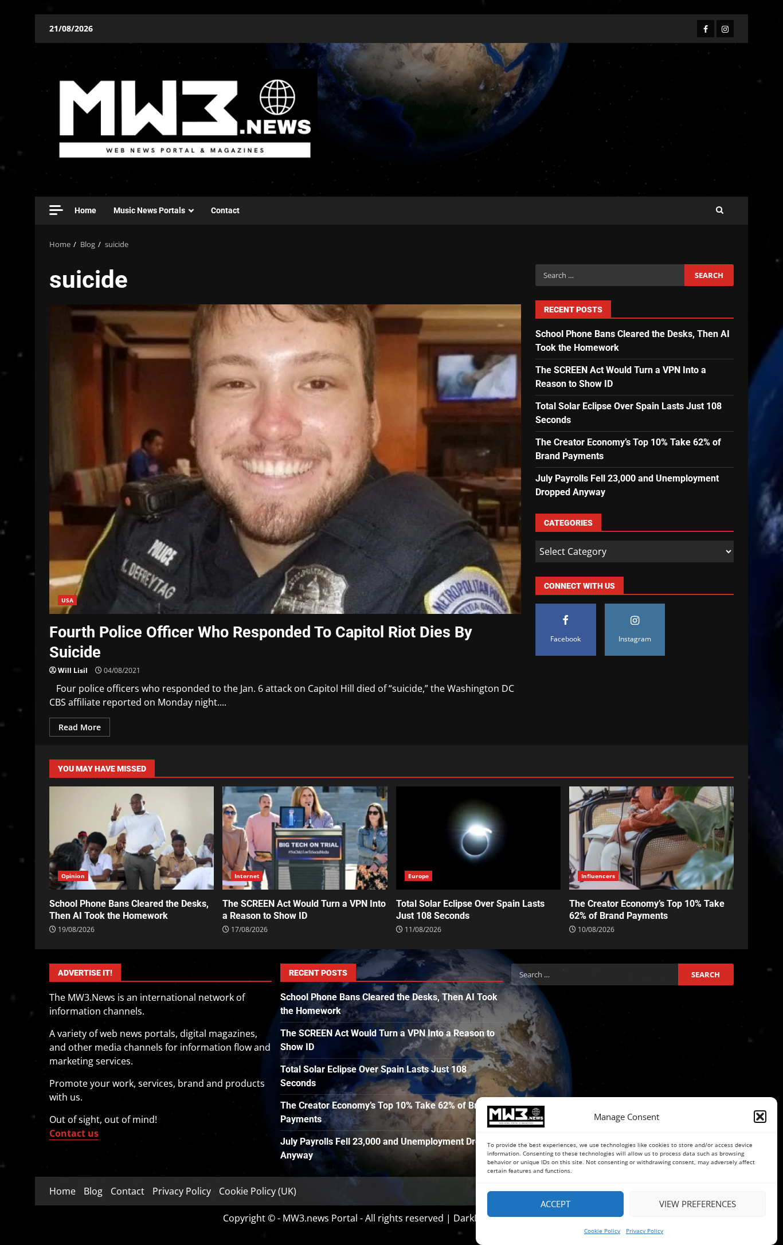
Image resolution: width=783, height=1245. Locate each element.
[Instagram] (725, 28)
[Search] (719, 210)
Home (85, 210)
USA (67, 600)
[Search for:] (609, 275)
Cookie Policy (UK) (257, 1191)
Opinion (73, 876)
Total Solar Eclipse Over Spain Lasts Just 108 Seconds (478, 838)
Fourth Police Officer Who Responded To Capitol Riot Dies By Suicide (285, 459)
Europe (418, 876)
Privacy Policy (644, 1231)
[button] (760, 1116)
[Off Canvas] (56, 210)
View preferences (697, 1204)
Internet (246, 876)
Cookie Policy (602, 1231)
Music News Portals (149, 210)
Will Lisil (73, 670)
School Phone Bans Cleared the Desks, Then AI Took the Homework (131, 838)
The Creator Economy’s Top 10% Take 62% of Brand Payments (651, 838)
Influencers (598, 876)
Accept (555, 1204)
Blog (93, 1191)
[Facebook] (705, 28)
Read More (79, 727)
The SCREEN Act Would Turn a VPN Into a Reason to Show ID (304, 838)
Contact (225, 210)
